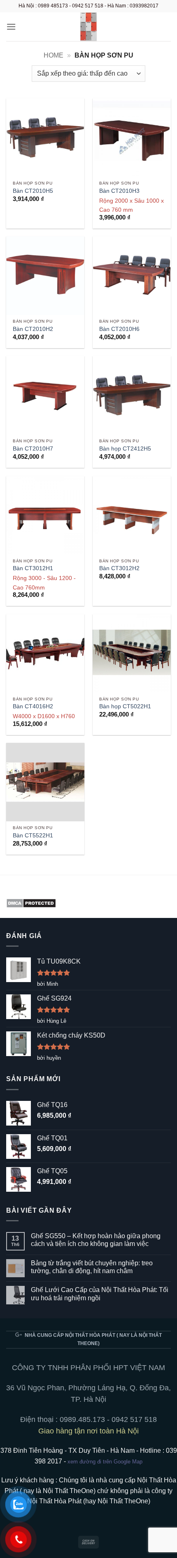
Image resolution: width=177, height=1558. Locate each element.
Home (53, 55)
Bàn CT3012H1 (33, 568)
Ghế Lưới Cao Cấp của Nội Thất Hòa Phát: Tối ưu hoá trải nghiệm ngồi (99, 1293)
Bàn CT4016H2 (33, 706)
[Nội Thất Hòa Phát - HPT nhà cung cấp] (88, 26)
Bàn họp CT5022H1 (125, 706)
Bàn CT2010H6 (119, 329)
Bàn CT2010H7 (33, 449)
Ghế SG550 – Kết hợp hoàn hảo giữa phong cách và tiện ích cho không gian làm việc (96, 1239)
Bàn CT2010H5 (33, 191)
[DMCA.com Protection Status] (31, 902)
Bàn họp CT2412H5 (125, 449)
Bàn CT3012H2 (119, 568)
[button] (11, 26)
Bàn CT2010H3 (119, 191)
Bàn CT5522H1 (33, 835)
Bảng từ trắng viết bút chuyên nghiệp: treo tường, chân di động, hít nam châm (92, 1267)
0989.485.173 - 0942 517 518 (108, 1419)
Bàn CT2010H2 (33, 329)
